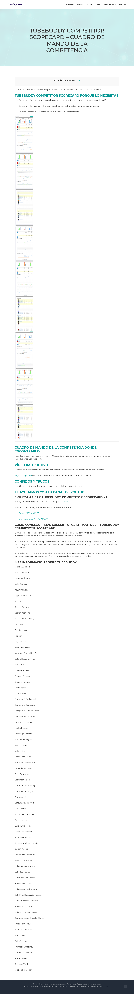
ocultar (78, 80)
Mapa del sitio (96, 986)
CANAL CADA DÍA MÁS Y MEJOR (34, 519)
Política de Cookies (66, 986)
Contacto (106, 986)
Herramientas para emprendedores (44, 986)
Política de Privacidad (82, 986)
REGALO (27, 986)
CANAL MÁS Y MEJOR (29, 513)
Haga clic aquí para (23, 475)
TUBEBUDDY (67, 501)
